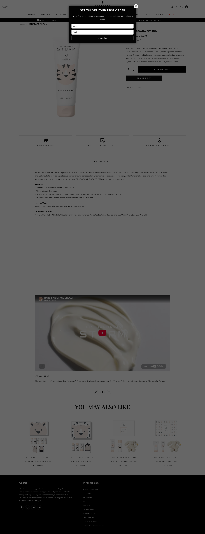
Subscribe (102, 38)
